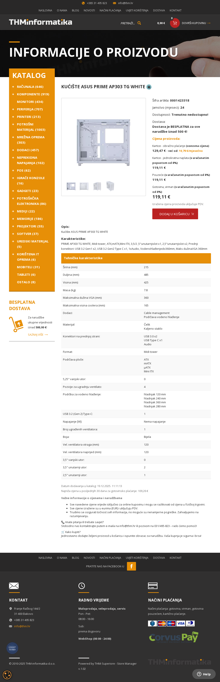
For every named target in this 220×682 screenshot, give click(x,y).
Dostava (159, 10)
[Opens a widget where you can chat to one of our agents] (204, 674)
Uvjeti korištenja (137, 10)
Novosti (89, 10)
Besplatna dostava (22, 305)
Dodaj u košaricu (174, 214)
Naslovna (45, 10)
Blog (75, 10)
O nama (62, 10)
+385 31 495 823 (97, 3)
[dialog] (7, 675)
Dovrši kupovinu (194, 23)
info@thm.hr (125, 3)
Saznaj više (35, 334)
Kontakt (176, 10)
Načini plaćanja (110, 10)
